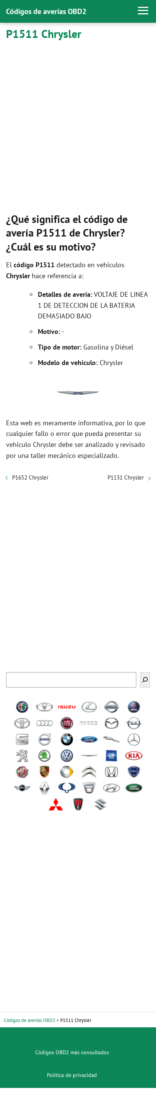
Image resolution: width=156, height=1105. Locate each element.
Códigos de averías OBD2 (46, 11)
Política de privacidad (72, 1075)
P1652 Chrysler (30, 477)
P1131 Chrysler (126, 477)
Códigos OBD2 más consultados (72, 1052)
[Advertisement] (78, 125)
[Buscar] (145, 680)
